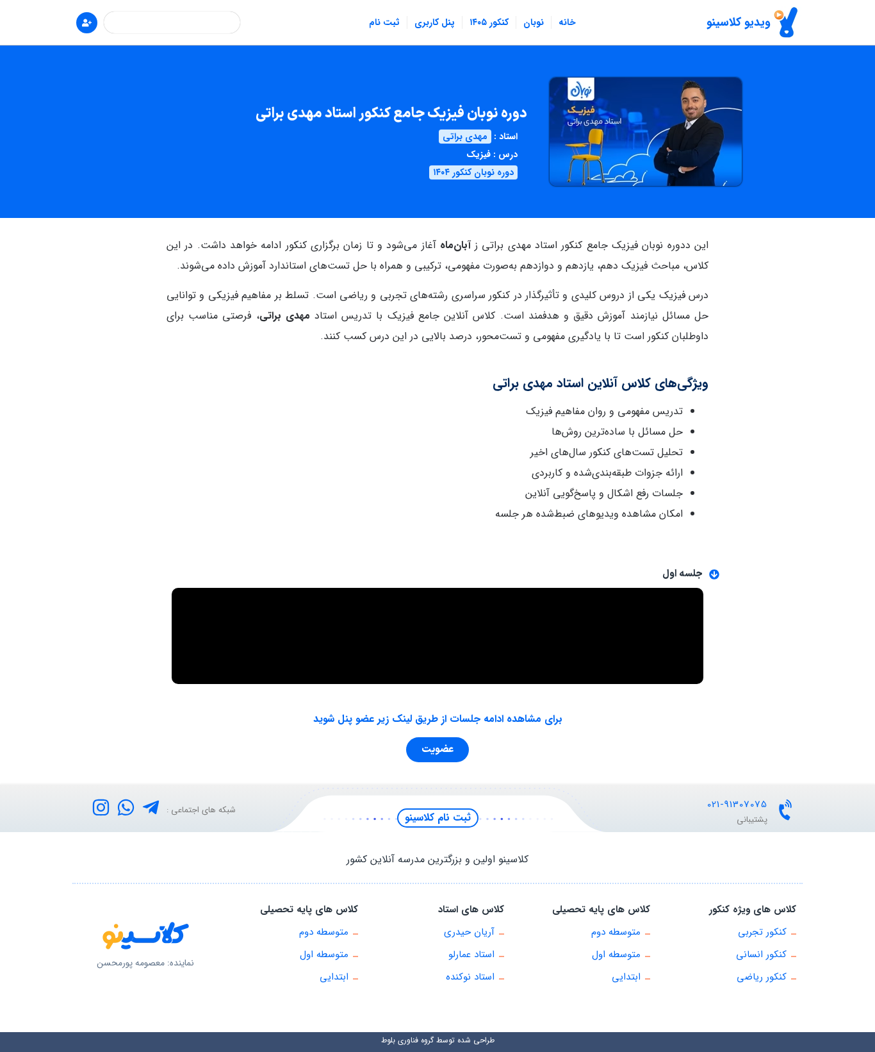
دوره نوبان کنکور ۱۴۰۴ (473, 172)
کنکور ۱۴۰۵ (489, 22)
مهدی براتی (465, 136)
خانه (567, 22)
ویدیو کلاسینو (739, 22)
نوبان (533, 22)
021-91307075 (737, 804)
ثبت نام (384, 22)
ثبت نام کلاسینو (438, 818)
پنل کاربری (434, 22)
